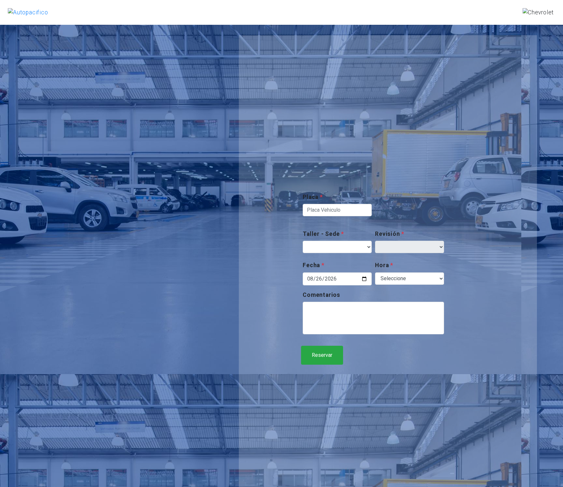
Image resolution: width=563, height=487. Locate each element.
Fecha (314, 265)
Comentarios (321, 295)
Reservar (322, 355)
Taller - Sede (323, 234)
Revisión (389, 234)
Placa (313, 197)
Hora (384, 265)
